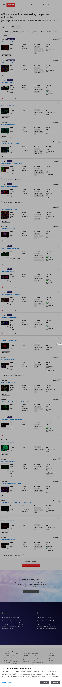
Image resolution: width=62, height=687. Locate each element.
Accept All (44, 682)
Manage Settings (6, 682)
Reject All (55, 682)
